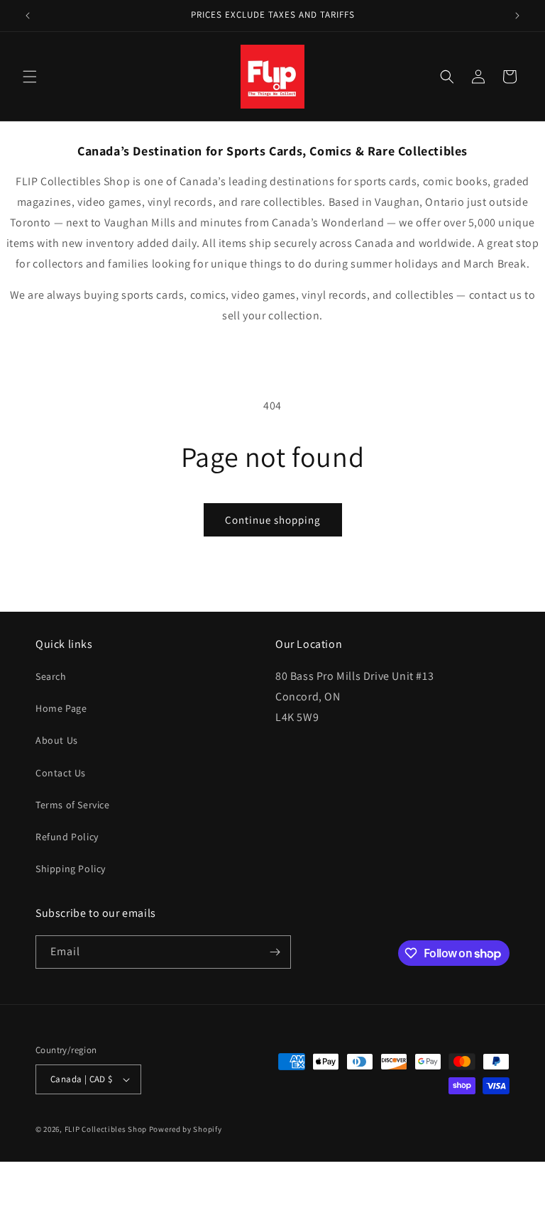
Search (51, 676)
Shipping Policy (70, 868)
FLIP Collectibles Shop (106, 1129)
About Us (56, 740)
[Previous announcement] (27, 15)
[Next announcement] (517, 15)
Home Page (61, 708)
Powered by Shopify (185, 1129)
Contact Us (60, 772)
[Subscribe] (274, 952)
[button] (29, 76)
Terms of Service (72, 804)
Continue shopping (273, 520)
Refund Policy (67, 836)
